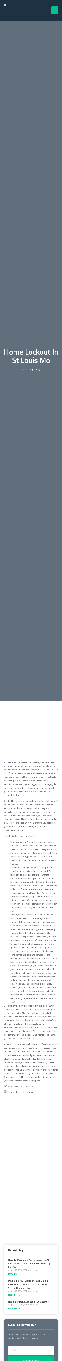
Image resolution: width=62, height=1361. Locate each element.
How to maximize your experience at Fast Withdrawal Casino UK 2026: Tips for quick (30, 1263)
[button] (55, 10)
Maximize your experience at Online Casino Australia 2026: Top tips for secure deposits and (28, 1284)
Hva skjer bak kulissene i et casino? (28, 1302)
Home (25, 369)
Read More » (15, 1274)
